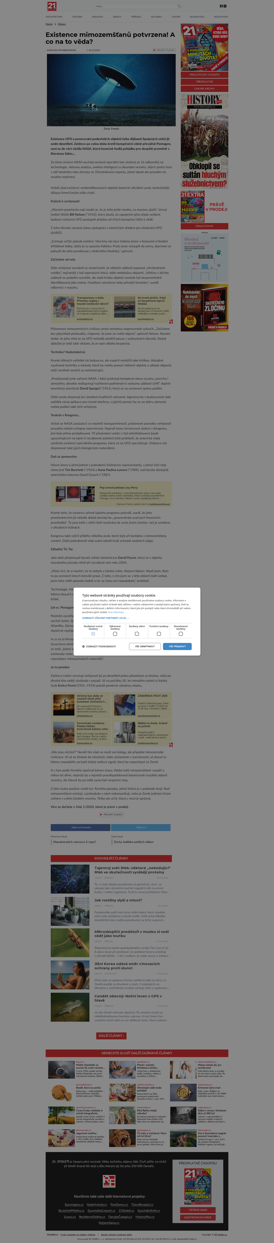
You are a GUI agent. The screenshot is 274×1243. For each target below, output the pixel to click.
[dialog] (137, 621)
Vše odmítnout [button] (145, 646)
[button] (137, 618)
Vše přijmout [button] (177, 646)
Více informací (116, 612)
